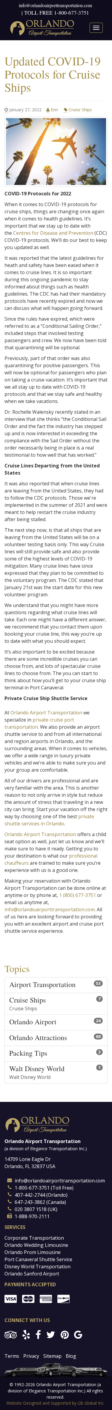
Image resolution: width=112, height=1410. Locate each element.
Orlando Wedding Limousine (36, 1245)
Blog (71, 1356)
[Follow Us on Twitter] (50, 1334)
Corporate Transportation (34, 1238)
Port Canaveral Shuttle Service (38, 1259)
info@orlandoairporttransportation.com (55, 5)
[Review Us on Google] (78, 1334)
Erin (54, 109)
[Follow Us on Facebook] (38, 1334)
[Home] (42, 27)
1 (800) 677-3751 (77, 895)
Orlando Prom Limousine (32, 1252)
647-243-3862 (30, 1202)
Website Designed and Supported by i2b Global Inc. (55, 1403)
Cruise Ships (79, 109)
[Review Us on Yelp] (26, 1334)
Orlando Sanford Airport (31, 1273)
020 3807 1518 (31, 1209)
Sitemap (52, 1356)
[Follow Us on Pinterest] (65, 1334)
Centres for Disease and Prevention (53, 233)
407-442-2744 (30, 1195)
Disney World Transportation (37, 1266)
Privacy (31, 1356)
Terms (11, 1356)
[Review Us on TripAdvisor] (10, 1334)
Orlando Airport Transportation (46, 712)
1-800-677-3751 (71, 12)
